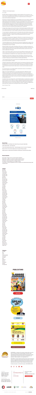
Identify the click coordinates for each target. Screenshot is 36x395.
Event (3, 253)
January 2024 (4, 192)
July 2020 (3, 235)
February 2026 (4, 172)
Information (4, 256)
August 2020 (4, 234)
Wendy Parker (4, 158)
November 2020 (4, 231)
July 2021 (3, 222)
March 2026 (4, 170)
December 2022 (4, 206)
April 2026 (3, 169)
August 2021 (4, 221)
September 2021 (4, 220)
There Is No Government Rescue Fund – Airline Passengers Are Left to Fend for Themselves (16, 147)
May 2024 (3, 187)
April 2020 (3, 239)
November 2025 (4, 175)
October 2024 (4, 181)
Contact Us (19, 137)
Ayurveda (3, 251)
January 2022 (4, 215)
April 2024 (3, 188)
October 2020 (4, 232)
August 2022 (4, 207)
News (3, 258)
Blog (3, 252)
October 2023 (4, 195)
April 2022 (3, 212)
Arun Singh (4, 161)
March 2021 (4, 226)
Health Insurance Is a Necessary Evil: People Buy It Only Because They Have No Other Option (16, 150)
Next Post (33, 88)
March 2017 (4, 241)
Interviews (3, 257)
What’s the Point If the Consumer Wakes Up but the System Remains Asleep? (14, 148)
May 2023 (3, 201)
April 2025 (3, 176)
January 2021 (4, 228)
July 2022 (3, 208)
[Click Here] (29, 4)
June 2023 (3, 200)
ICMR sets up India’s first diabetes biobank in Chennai (16, 158)
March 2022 (4, 213)
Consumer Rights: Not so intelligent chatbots (14, 161)
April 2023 (3, 202)
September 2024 (4, 182)
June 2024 (3, 186)
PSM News (4, 259)
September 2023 (4, 196)
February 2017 (4, 242)
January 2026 (4, 173)
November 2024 (4, 180)
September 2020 (4, 233)
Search (3, 96)
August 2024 (4, 183)
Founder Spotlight (5, 255)
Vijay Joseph (4, 157)
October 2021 (4, 219)
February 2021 (4, 227)
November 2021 (4, 218)
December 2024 (4, 179)
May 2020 (3, 238)
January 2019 (4, 240)
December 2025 (4, 174)
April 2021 (3, 225)
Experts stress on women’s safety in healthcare (14, 157)
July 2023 (3, 199)
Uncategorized (4, 264)
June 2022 (3, 209)
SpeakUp (3, 263)
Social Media (4, 262)
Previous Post (3, 88)
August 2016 (4, 245)
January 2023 (4, 205)
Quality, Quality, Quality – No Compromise (8, 145)
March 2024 (4, 189)
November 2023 (4, 194)
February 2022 (4, 214)
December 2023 (4, 193)
